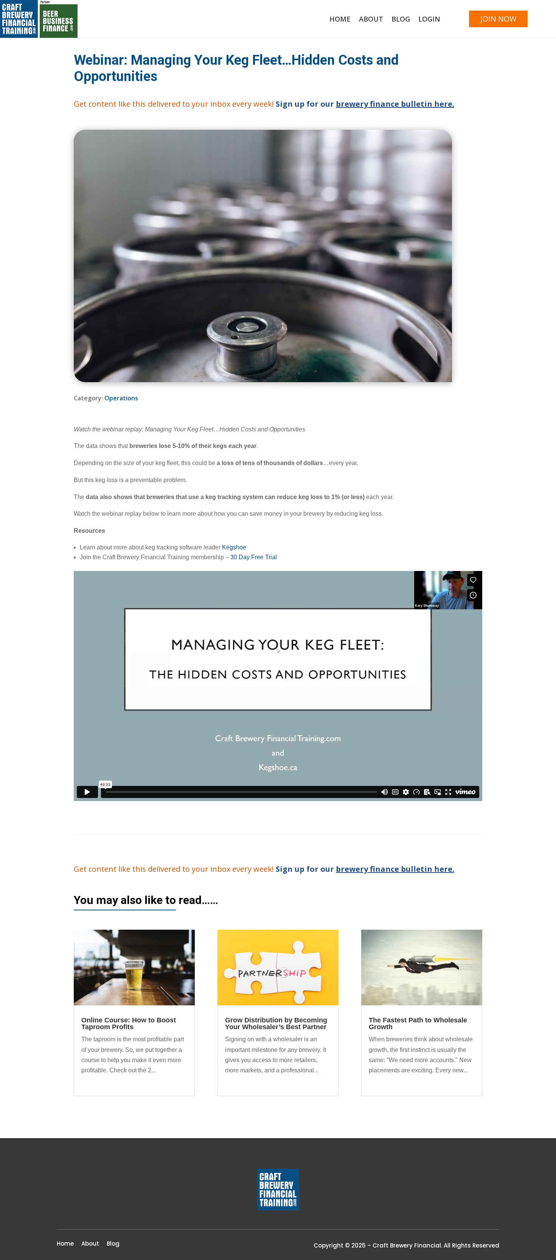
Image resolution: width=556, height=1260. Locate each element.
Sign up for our (365, 104)
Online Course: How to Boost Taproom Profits (128, 1023)
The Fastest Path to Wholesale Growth (418, 1023)
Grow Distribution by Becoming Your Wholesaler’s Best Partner (276, 1023)
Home (340, 19)
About (371, 19)
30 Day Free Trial (253, 557)
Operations (121, 398)
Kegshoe (234, 547)
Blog (400, 19)
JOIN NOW (498, 19)
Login (429, 19)
